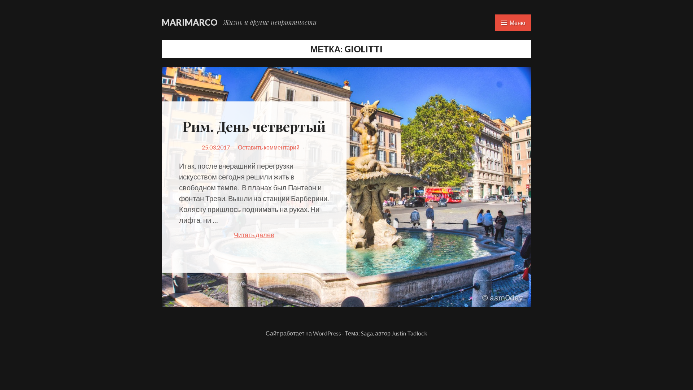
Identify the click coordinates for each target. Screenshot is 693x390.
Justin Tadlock (409, 333)
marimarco (190, 22)
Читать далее (269, 235)
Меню (517, 22)
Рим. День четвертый (254, 126)
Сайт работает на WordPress (303, 333)
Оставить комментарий (269, 146)
